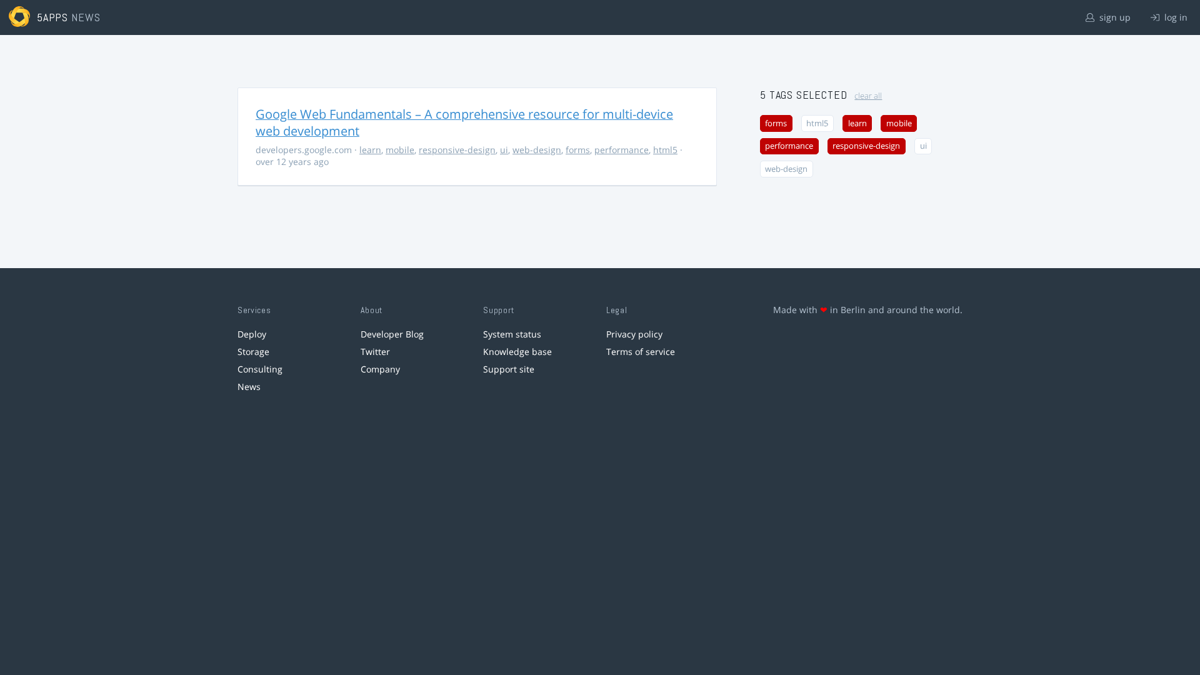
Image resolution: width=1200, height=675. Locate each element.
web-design (536, 150)
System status (512, 334)
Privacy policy (634, 334)
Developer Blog (392, 334)
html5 (665, 150)
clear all (868, 96)
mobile (400, 150)
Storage (253, 352)
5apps (53, 17)
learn (370, 150)
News (249, 386)
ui (504, 150)
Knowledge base (517, 352)
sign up (1114, 17)
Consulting (260, 369)
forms (578, 150)
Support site (508, 369)
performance (621, 150)
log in (1175, 17)
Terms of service (640, 352)
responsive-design (457, 150)
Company (380, 369)
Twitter (375, 352)
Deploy (252, 334)
